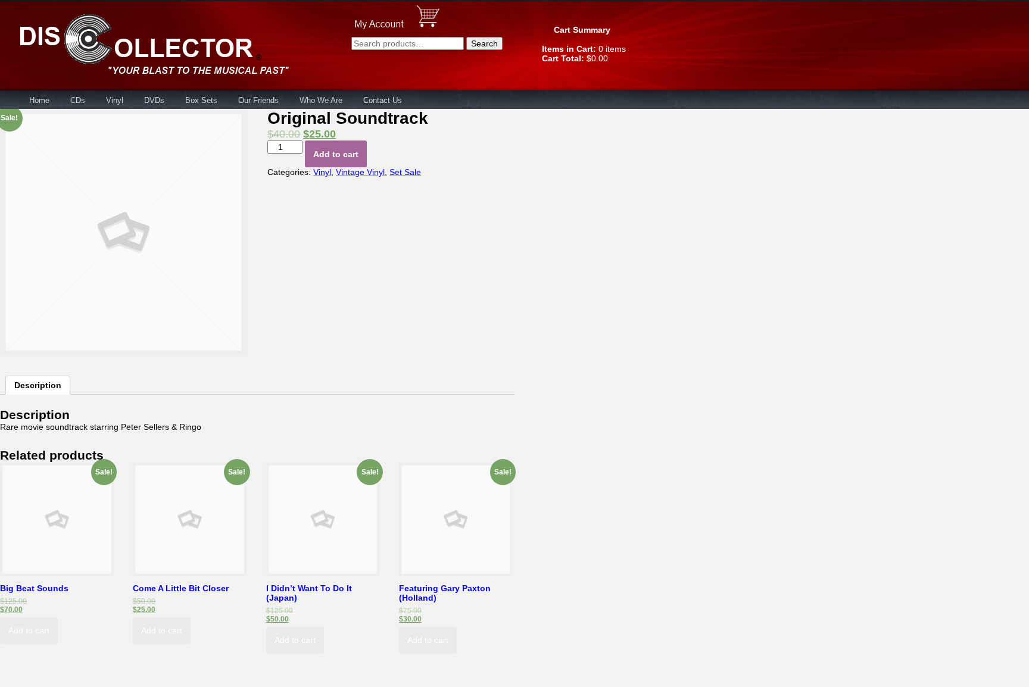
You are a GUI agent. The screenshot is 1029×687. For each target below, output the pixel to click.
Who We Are (321, 100)
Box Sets (201, 100)
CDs (77, 100)
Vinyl (114, 100)
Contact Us (382, 100)
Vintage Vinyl (360, 172)
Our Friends (258, 100)
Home (39, 100)
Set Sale (405, 172)
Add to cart (335, 154)
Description (37, 385)
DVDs (154, 100)
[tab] (37, 385)
